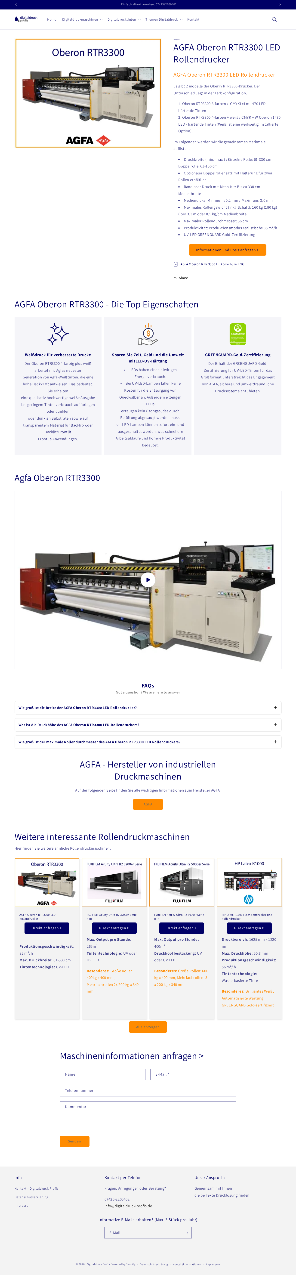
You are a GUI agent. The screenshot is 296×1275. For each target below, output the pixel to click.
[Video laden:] (148, 580)
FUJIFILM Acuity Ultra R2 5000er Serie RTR (179, 917)
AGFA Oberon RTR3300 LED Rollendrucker (37, 917)
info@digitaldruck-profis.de (128, 1205)
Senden (74, 1141)
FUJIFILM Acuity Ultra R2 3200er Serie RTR (111, 917)
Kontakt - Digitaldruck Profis (37, 1188)
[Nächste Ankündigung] (280, 4)
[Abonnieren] (186, 1232)
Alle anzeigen (148, 1026)
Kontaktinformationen (187, 1264)
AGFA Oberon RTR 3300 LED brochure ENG (212, 264)
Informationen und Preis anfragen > (227, 250)
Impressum (23, 1205)
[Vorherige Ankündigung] (16, 4)
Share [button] (183, 277)
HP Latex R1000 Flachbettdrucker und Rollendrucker (247, 917)
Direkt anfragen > (47, 927)
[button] (82, 19)
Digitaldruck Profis (98, 1264)
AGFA (148, 804)
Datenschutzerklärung (32, 1197)
